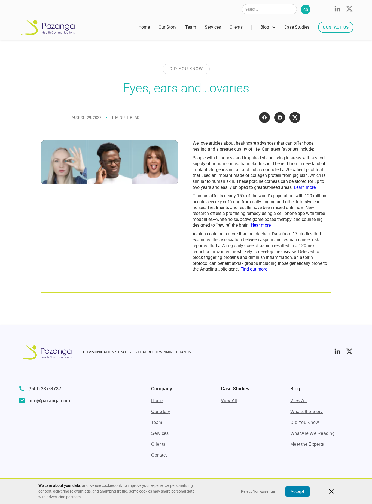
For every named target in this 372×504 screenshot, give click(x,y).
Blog (264, 27)
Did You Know (304, 422)
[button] (268, 27)
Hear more (261, 225)
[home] (48, 27)
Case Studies (296, 27)
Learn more (305, 187)
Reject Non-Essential (258, 491)
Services (213, 27)
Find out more (253, 269)
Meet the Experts (307, 444)
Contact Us (336, 27)
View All (229, 400)
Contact (159, 455)
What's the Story (306, 411)
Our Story (167, 27)
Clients (236, 27)
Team (190, 27)
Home (144, 27)
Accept (297, 491)
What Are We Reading (312, 433)
